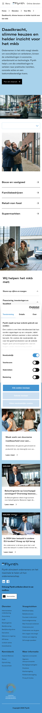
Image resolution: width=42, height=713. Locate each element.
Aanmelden (11, 596)
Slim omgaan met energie (30, 634)
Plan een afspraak (10, 82)
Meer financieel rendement (30, 624)
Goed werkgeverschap (29, 620)
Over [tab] (35, 314)
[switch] (36, 362)
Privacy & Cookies (27, 678)
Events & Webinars (8, 656)
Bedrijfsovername (27, 614)
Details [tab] (22, 314)
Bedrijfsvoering (6, 626)
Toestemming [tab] (8, 314)
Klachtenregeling (27, 671)
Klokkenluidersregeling (29, 675)
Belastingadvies (7, 623)
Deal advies (5, 633)
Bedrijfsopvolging (27, 610)
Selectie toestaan (21, 396)
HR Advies (5, 639)
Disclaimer (25, 668)
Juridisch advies (7, 642)
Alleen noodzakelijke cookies (21, 403)
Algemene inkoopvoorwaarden (28, 660)
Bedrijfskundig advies (8, 629)
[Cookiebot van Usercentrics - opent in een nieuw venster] (29, 307)
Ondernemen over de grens (30, 630)
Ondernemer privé (27, 627)
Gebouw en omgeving (8, 636)
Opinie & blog (6, 662)
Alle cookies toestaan (21, 388)
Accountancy (6, 616)
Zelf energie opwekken (29, 640)
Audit (3, 619)
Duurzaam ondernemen (29, 617)
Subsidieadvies (6, 646)
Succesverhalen (7, 666)
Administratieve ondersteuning (7, 612)
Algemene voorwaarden (29, 656)
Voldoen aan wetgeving (29, 637)
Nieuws (4, 659)
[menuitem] (33, 3)
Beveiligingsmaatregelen (29, 665)
